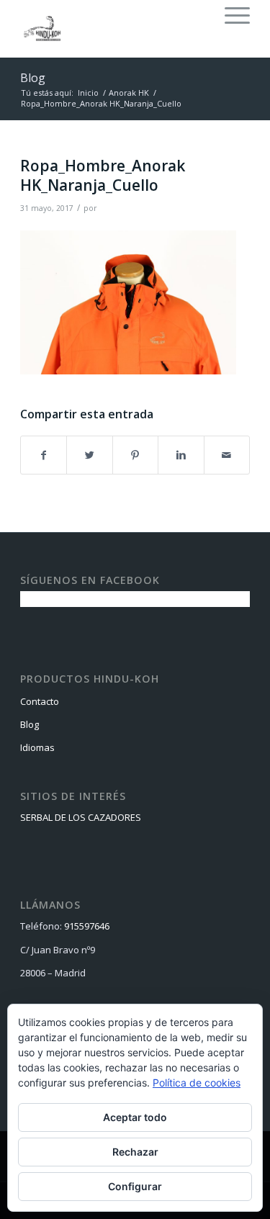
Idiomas (37, 747)
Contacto (39, 701)
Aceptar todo (135, 1117)
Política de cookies (196, 1082)
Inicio (88, 92)
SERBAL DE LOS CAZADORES (80, 817)
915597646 (86, 925)
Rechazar (135, 1152)
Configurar (135, 1186)
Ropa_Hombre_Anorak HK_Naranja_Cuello (102, 175)
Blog (32, 78)
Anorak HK (129, 92)
